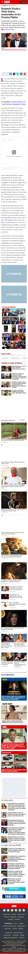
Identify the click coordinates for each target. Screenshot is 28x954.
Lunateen (10, 919)
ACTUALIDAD (4, 5)
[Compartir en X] (14, 74)
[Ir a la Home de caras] (7, 3)
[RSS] (20, 910)
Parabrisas (21, 917)
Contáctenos (7, 935)
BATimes (17, 919)
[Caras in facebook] (8, 910)
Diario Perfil (6, 914)
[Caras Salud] (14, 890)
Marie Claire (21, 914)
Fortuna (6, 917)
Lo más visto (7, 800)
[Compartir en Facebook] (10, 74)
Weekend (13, 917)
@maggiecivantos (11, 220)
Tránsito (21, 937)
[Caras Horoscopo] (14, 898)
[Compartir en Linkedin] (21, 74)
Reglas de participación (11, 937)
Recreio (15, 928)
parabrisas (14, 753)
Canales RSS (8, 932)
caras (14, 727)
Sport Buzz (8, 928)
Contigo (21, 923)
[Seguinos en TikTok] (16, 910)
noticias (14, 679)
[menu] (2, 2)
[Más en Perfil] (10, 675)
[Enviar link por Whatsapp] (17, 74)
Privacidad (16, 935)
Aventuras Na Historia (9, 926)
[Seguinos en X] (12, 910)
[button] (14, 41)
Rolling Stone (21, 926)
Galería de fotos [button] (9, 29)
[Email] (25, 74)
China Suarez (5, 358)
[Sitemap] (24, 910)
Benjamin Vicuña (15, 358)
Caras (15, 923)
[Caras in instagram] (4, 910)
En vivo (24, 2)
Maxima (21, 928)
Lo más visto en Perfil (11, 845)
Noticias (14, 914)
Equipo (22, 935)
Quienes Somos (18, 932)
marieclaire (14, 704)
